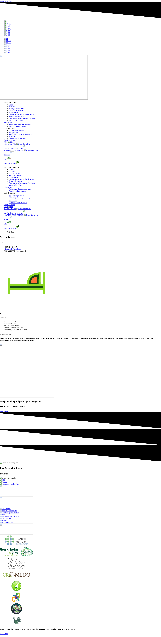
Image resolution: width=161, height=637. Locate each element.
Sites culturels (13, 132)
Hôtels (11, 105)
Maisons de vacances (16, 110)
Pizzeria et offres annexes (17, 126)
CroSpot (4, 634)
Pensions (12, 107)
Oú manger (8, 122)
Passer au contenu (6, 1)
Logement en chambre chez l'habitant (21, 114)
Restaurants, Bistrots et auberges (20, 124)
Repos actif (13, 136)
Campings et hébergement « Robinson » (22, 118)
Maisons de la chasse (16, 120)
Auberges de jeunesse (16, 109)
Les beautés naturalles (16, 130)
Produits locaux (9, 140)
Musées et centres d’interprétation (20, 134)
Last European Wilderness (18, 138)
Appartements (13, 112)
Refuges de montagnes (16, 116)
